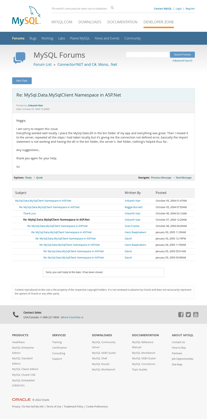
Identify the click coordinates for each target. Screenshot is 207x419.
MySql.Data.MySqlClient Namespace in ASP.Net (43, 200)
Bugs (33, 38)
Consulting (58, 353)
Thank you (29, 213)
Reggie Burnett (134, 207)
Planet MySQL (80, 38)
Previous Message (161, 177)
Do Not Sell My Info (33, 406)
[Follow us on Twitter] (188, 316)
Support (57, 359)
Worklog (47, 38)
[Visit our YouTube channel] (195, 316)
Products (20, 335)
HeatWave (18, 342)
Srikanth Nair (132, 200)
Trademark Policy (73, 406)
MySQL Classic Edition (25, 369)
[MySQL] (26, 16)
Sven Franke (132, 226)
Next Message (184, 177)
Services (59, 335)
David (128, 238)
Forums (18, 38)
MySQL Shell (99, 358)
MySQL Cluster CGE (23, 374)
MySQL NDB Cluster (104, 353)
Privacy (16, 406)
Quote (39, 177)
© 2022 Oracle (40, 400)
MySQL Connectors (143, 364)
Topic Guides (139, 369)
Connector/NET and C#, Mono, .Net (87, 64)
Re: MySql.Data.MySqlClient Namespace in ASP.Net (49, 207)
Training (57, 342)
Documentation (122, 21)
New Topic (22, 80)
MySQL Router (101, 364)
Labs (61, 38)
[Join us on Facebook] (180, 316)
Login (179, 8)
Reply (28, 177)
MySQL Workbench (103, 369)
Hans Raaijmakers (135, 232)
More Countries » (72, 317)
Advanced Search (182, 60)
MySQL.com (62, 21)
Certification (59, 347)
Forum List (43, 64)
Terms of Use (53, 406)
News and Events (107, 38)
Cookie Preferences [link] (97, 406)
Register (190, 8)
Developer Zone (159, 21)
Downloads (89, 21)
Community (132, 38)
